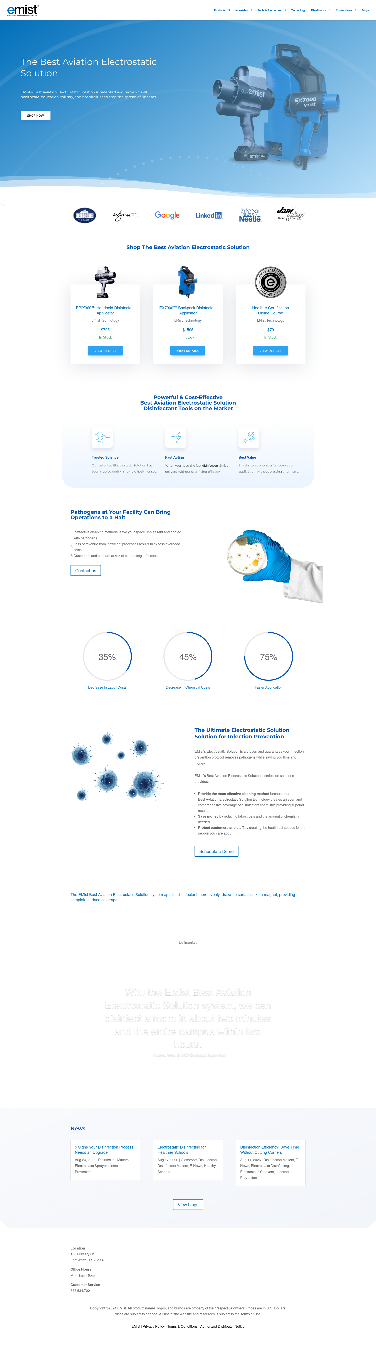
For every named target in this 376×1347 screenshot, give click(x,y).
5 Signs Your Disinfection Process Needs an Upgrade (104, 1149)
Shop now (35, 115)
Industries (241, 10)
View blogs (188, 1204)
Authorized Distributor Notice (222, 1326)
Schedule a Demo (216, 851)
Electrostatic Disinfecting (270, 1165)
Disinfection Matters (113, 1159)
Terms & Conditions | (183, 1326)
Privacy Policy (154, 1326)
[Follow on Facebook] (258, 1256)
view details (188, 350)
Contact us (85, 570)
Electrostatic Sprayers (92, 1165)
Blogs (365, 10)
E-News (196, 1165)
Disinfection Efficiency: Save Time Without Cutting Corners (269, 1149)
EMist (135, 1326)
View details (105, 350)
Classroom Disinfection (199, 1159)
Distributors (318, 10)
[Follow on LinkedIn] (241, 1256)
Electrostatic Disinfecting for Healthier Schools (182, 1149)
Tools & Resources (269, 10)
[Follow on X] (250, 1256)
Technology (298, 10)
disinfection (210, 465)
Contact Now (344, 10)
